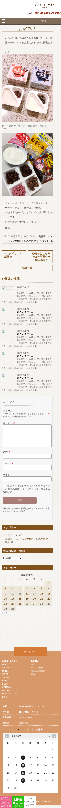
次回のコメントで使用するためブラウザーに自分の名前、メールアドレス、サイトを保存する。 (26, 489)
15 (48, 593)
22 (48, 598)
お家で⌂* (27, 28)
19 (27, 598)
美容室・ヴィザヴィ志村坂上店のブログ (26, 539)
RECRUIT (6, 690)
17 (12, 598)
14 (41, 593)
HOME (5, 664)
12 (27, 593)
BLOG (5, 684)
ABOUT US (7, 667)
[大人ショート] (8, 311)
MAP (4, 680)
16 (5, 598)
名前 (7, 452)
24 (12, 603)
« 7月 (4, 613)
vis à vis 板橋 (37, 667)
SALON (5, 677)
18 (20, 598)
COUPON (6, 687)
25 (20, 603)
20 (34, 598)
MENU (5, 671)
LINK (4, 697)
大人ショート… (25, 311)
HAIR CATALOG (9, 694)
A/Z (32, 664)
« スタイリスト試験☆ (13, 255)
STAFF (5, 674)
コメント (9, 422)
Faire (33, 674)
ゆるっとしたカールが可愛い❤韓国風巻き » (41, 256)
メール (8, 463)
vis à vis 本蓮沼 (38, 671)
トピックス (11, 534)
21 (41, 598)
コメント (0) (46, 241)
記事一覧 (27, 267)
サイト (6, 474)
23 (5, 603)
